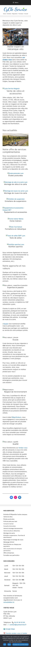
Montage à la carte (9, 533)
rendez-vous (23, 448)
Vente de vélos (7, 517)
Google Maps (10, 629)
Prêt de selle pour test (10, 521)
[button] (15, 139)
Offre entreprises (8, 553)
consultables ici (8, 602)
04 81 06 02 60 (19, 622)
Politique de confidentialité (20, 644)
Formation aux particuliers (11, 555)
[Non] (29, 641)
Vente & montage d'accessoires (13, 528)
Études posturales (8, 519)
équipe (6, 324)
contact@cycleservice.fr (18, 624)
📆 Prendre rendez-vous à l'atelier (15, 633)
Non (9, 644)
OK (5, 644)
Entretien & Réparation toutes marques (15, 514)
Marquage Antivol (8, 542)
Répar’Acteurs (16, 417)
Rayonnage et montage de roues (13, 539)
